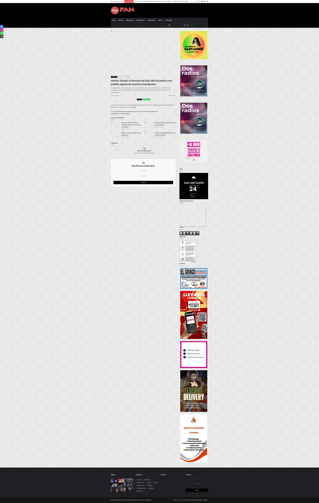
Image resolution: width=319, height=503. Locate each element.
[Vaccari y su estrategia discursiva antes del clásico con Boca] (149, 134)
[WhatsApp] (1, 33)
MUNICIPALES (129, 20)
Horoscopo (193, 261)
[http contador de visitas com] (189, 235)
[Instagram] (1, 30)
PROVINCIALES (140, 20)
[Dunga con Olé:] (115, 124)
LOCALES (120, 20)
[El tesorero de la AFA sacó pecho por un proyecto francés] (149, 124)
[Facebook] (1, 26)
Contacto (188, 474)
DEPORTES (114, 77)
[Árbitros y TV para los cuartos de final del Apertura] (115, 134)
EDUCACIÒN (140, 491)
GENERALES (151, 488)
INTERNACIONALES (141, 488)
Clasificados (199, 500)
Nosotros (163, 474)
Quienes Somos (191, 500)
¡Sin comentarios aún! (144, 151)
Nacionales (151, 20)
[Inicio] (122, 10)
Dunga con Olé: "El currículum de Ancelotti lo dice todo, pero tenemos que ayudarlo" (130, 125)
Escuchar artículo (124, 77)
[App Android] (1, 36)
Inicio (114, 20)
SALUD (160, 20)
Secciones (168, 20)
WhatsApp (146, 99)
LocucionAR (148, 500)
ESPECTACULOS (141, 485)
